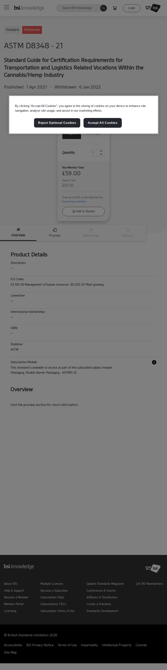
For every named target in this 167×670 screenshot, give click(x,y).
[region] (83, 114)
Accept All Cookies (103, 123)
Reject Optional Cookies (57, 123)
